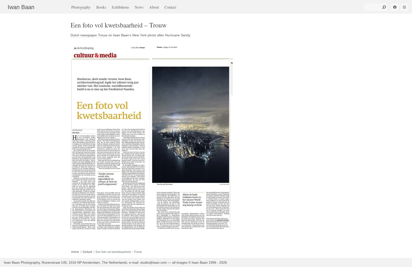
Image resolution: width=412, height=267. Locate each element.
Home (75, 252)
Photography (81, 7)
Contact (170, 7)
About (154, 7)
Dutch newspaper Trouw (89, 35)
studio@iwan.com (153, 262)
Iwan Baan (21, 7)
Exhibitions (120, 7)
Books (101, 7)
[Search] (384, 7)
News (139, 7)
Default (87, 252)
